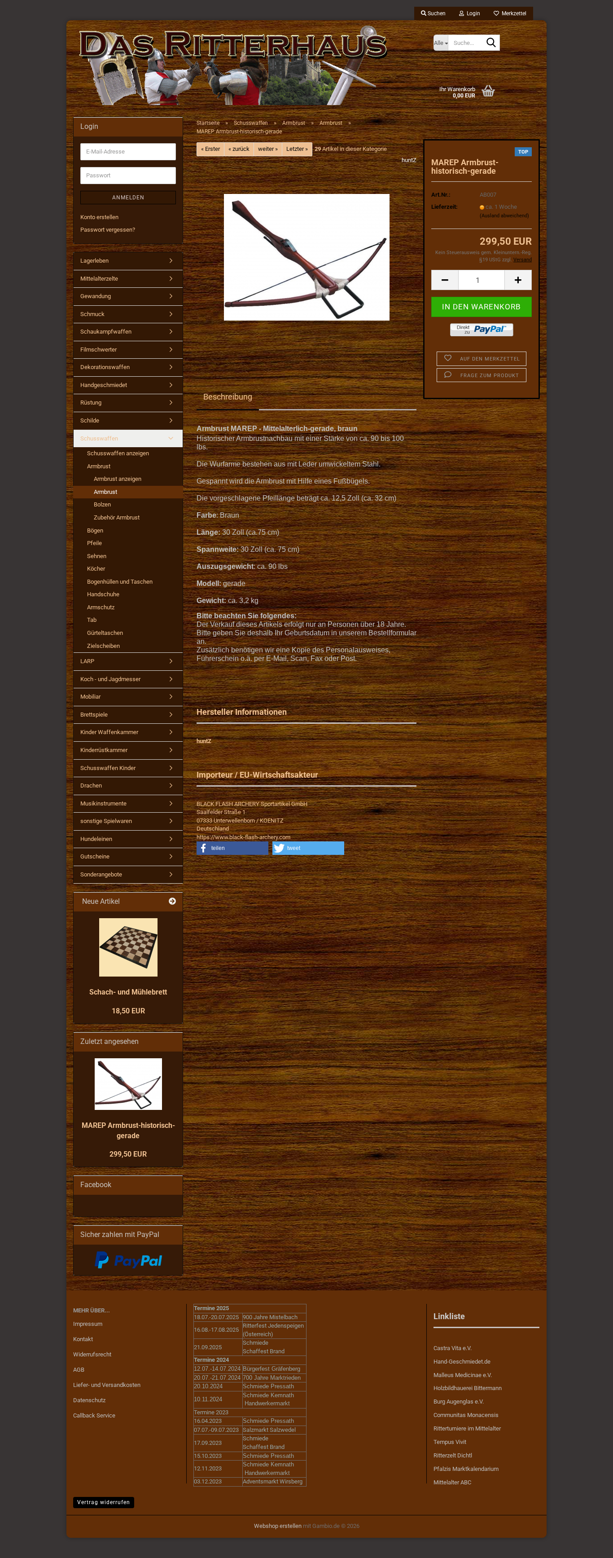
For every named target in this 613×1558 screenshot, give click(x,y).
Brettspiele (94, 714)
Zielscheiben (103, 646)
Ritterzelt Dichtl (452, 1455)
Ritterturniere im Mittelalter (467, 1428)
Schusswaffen (99, 438)
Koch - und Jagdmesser (110, 679)
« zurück (239, 148)
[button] (444, 280)
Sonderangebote (101, 874)
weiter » (268, 148)
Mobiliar (90, 696)
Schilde (89, 420)
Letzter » (297, 148)
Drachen (91, 785)
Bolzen (102, 504)
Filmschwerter (98, 349)
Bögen (95, 530)
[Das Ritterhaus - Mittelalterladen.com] (246, 65)
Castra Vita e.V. (452, 1348)
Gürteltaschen (105, 632)
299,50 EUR (128, 1154)
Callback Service (94, 1415)
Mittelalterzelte (99, 278)
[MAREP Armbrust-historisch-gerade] (307, 256)
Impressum (87, 1323)
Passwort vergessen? (107, 229)
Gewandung (95, 296)
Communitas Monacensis (466, 1415)
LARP (87, 661)
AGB (78, 1369)
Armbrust (98, 466)
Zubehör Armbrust (117, 517)
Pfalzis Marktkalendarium (466, 1469)
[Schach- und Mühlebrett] (128, 947)
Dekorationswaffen (105, 367)
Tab (91, 619)
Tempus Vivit (449, 1442)
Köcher (96, 568)
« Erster (210, 148)
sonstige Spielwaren (106, 821)
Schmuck (92, 314)
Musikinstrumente (103, 803)
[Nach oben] (588, 1544)
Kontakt (83, 1339)
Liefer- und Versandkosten (106, 1385)
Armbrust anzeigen (117, 478)
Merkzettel (512, 13)
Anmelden (128, 197)
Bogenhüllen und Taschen (120, 581)
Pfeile (94, 543)
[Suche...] (491, 43)
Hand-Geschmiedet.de (461, 1361)
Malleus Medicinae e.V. (462, 1375)
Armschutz (100, 607)
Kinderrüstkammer (103, 750)
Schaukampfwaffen (105, 331)
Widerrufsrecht (92, 1354)
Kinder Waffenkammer (109, 732)
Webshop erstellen (278, 1526)
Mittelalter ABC (452, 1482)
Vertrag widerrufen (103, 1502)
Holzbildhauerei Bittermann (467, 1388)
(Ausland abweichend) (504, 216)
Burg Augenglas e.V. (458, 1401)
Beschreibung (227, 396)
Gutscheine (94, 856)
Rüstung (90, 402)
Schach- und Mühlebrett (128, 992)
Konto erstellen (99, 217)
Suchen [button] (436, 13)
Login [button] (472, 13)
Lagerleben (94, 260)
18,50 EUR (128, 1011)
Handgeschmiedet (103, 385)
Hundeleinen (96, 839)
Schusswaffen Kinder (108, 768)
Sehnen (96, 556)
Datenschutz (89, 1400)
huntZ (409, 160)
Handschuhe (103, 594)
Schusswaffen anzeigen (118, 453)
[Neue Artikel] (172, 902)
